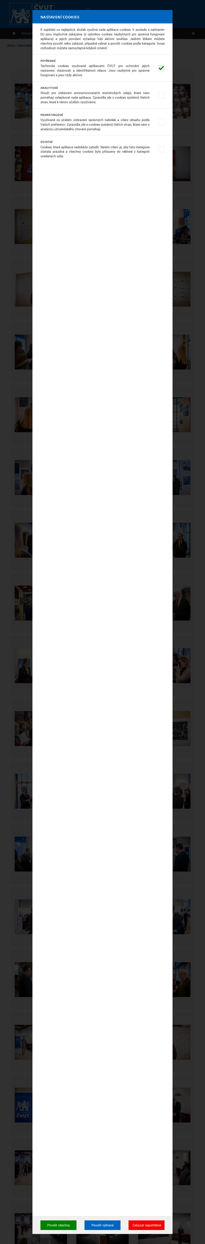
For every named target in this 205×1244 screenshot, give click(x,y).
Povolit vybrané (102, 1225)
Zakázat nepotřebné (146, 1225)
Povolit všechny (58, 1225)
